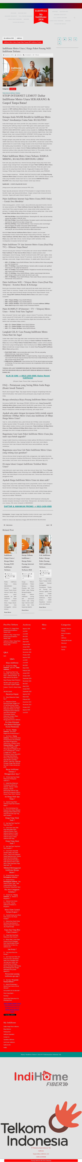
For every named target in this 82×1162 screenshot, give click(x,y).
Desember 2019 (27, 702)
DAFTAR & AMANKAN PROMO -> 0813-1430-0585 (28, 506)
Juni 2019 (25, 712)
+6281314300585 (41, 1156)
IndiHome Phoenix (12, 675)
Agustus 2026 (26, 628)
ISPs (62, 635)
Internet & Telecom (66, 628)
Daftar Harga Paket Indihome (11, 1026)
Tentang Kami (7, 1031)
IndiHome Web (22, 13)
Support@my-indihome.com (41, 1154)
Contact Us (6, 1037)
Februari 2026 (26, 644)
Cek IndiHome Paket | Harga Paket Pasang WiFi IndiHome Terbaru (45, 561)
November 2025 (27, 652)
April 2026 (25, 639)
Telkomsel (63, 643)
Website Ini (14, 896)
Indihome (19, 55)
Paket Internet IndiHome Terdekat (11, 93)
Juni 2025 (25, 662)
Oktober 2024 (26, 675)
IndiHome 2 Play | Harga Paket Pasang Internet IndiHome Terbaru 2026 (12, 636)
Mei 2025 (25, 665)
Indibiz (5, 1047)
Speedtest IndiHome (9, 1039)
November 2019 (27, 704)
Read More (7, 612)
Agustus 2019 (26, 709)
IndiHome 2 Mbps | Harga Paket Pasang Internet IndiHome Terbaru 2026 (12, 642)
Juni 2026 (25, 634)
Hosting (63, 630)
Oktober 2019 (26, 707)
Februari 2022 (26, 699)
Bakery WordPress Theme (28, 1054)
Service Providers (66, 633)
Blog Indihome (7, 1029)
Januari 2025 (26, 673)
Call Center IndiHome (25, 16)
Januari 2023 (26, 689)
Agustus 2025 (26, 657)
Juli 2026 (25, 631)
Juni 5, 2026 (27, 573)
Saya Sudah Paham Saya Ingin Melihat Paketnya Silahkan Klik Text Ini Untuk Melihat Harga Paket (12, 1007)
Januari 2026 (26, 647)
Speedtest (63, 647)
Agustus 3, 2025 (9, 55)
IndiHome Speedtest (11, 16)
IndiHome (13, 13)
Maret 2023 (26, 686)
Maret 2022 (26, 696)
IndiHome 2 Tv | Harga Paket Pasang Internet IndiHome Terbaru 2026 (11, 630)
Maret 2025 (26, 668)
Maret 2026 (26, 641)
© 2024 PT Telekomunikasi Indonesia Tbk (48, 1054)
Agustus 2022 (26, 694)
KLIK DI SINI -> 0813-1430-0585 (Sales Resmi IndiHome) (28, 377)
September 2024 (27, 678)
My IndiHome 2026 (41, 17)
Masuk (44, 628)
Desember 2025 (27, 649)
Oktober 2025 (26, 654)
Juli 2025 (25, 660)
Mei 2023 (25, 683)
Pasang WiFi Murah (18, 22)
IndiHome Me (7, 1044)
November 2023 (27, 681)
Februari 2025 (26, 670)
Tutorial (63, 649)
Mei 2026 (25, 636)
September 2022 (27, 691)
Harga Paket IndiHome (15, 19)
